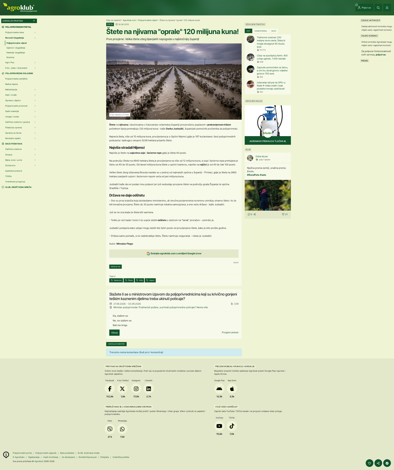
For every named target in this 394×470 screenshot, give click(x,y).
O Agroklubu (18, 457)
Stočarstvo (10, 165)
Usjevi (151, 280)
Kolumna (10, 57)
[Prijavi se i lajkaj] (369, 463)
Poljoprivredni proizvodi (16, 106)
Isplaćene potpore (13, 171)
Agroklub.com (129, 20)
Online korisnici (369, 35)
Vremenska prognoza (15, 181)
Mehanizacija (11, 89)
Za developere (68, 457)
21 (286, 214)
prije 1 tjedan (264, 159)
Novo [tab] (273, 31)
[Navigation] (387, 7)
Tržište (8, 176)
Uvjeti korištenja (50, 457)
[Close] (378, 7)
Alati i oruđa (10, 95)
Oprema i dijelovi (13, 100)
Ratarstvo (117, 280)
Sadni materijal (12, 111)
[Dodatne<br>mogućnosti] (387, 463)
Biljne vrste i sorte (13, 160)
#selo (263, 174)
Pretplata (104, 457)
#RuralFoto (253, 174)
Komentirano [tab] (261, 31)
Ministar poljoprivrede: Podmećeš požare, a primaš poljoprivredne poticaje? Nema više (160, 307)
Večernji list (115, 266)
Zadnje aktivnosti (370, 20)
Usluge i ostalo (12, 116)
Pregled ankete (230, 332)
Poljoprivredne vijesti (147, 20)
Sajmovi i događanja (15, 48)
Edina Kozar (262, 156)
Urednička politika (121, 457)
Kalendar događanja (15, 52)
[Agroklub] (20, 7)
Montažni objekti (13, 138)
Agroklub (38, 461)
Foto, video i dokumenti (16, 68)
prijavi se (381, 54)
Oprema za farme (13, 133)
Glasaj (114, 332)
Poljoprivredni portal (22, 453)
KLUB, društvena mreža (18, 187)
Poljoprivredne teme (14, 32)
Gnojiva (8, 155)
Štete (130, 280)
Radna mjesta (11, 84)
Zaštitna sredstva (13, 149)
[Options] (286, 157)
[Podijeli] (378, 463)
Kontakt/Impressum (88, 457)
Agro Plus (9, 62)
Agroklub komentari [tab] (116, 344)
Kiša (141, 280)
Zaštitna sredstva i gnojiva (17, 122)
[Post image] (268, 195)
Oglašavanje (33, 457)
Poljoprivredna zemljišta (16, 79)
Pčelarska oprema (13, 127)
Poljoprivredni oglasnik (19, 73)
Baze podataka (13, 144)
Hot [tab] (248, 31)
